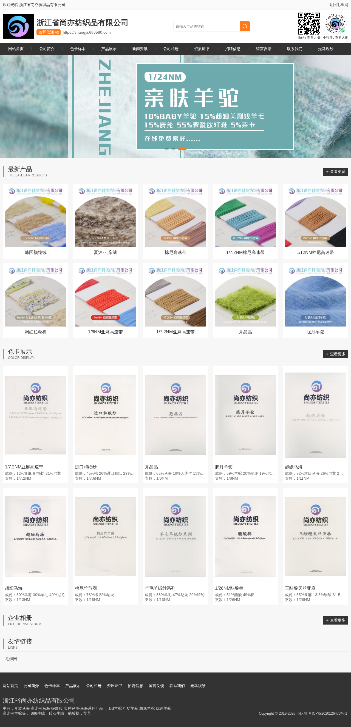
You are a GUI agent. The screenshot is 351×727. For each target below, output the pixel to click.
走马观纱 (325, 49)
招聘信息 (232, 49)
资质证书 (202, 49)
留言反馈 (263, 49)
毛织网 (11, 659)
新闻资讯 (140, 49)
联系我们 (294, 49)
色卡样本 (78, 49)
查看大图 (313, 37)
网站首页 (16, 49)
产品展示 (109, 49)
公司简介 (47, 49)
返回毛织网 (338, 4)
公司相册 (171, 49)
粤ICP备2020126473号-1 (327, 713)
